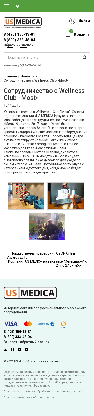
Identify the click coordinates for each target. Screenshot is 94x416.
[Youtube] (21, 350)
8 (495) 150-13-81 (18, 331)
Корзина (82, 34)
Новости (27, 76)
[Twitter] (28, 350)
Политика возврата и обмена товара (29, 397)
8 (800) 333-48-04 (19, 40)
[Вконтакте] (7, 350)
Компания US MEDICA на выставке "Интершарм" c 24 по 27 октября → (47, 263)
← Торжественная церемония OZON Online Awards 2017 (41, 255)
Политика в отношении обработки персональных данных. (43, 391)
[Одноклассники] (14, 350)
